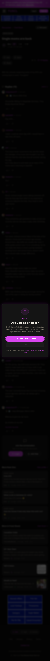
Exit (25, 345)
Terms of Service (30, 350)
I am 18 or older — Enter (25, 339)
